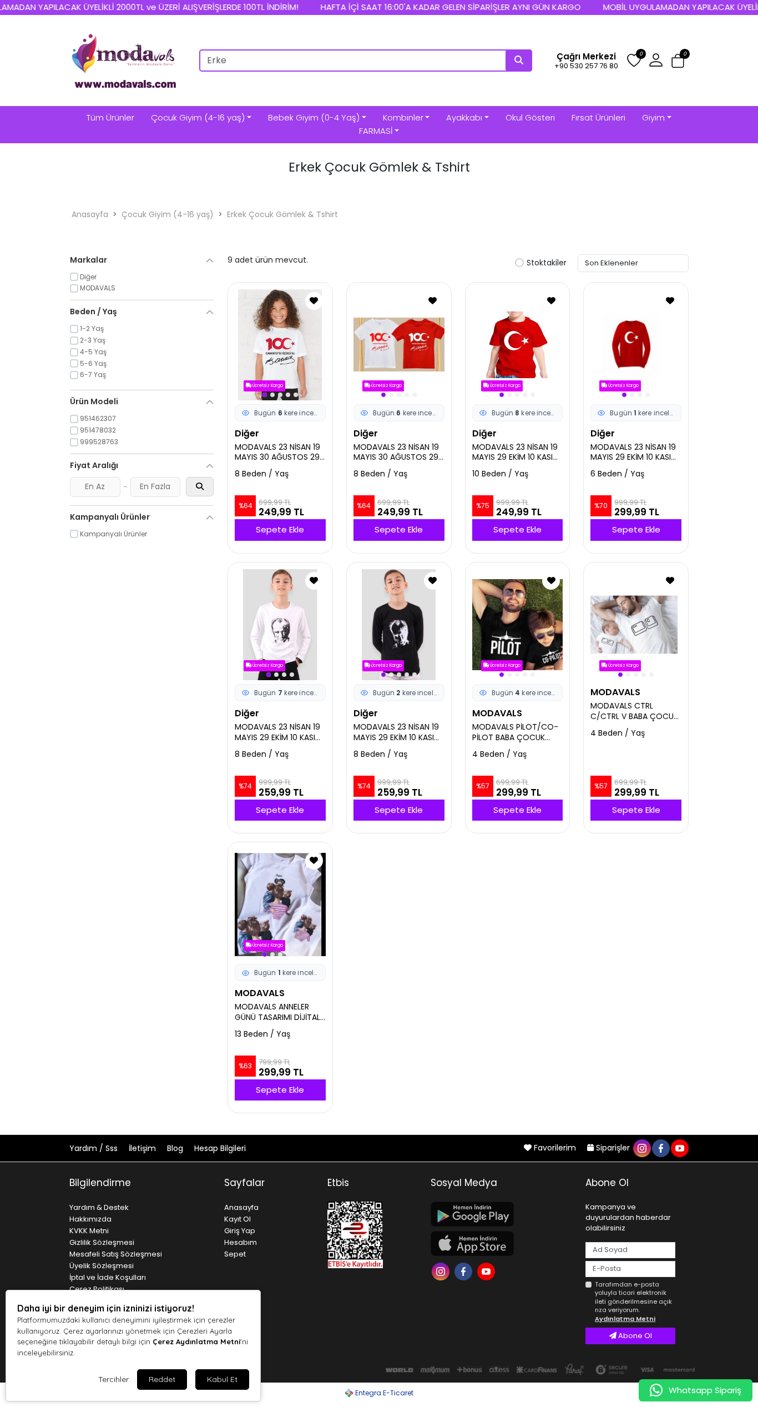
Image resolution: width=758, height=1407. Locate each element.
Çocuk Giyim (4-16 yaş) (198, 117)
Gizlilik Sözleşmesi (101, 1242)
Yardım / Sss (94, 1148)
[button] (678, 61)
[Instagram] (442, 1270)
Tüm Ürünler (110, 117)
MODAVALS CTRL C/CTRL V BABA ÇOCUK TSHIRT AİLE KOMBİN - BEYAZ (634, 711)
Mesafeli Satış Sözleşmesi (115, 1254)
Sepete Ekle (280, 529)
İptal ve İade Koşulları (107, 1277)
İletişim (143, 1148)
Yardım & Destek (99, 1207)
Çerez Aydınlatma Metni (196, 1341)
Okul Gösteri (530, 117)
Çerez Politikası (96, 1289)
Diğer (247, 433)
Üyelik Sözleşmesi (101, 1265)
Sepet (235, 1254)
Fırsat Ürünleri (598, 117)
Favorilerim (555, 1147)
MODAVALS (497, 713)
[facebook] (660, 1147)
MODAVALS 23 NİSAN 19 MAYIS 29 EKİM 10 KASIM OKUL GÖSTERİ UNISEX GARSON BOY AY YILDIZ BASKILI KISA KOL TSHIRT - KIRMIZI (515, 452)
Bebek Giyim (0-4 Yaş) (314, 117)
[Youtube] (487, 1270)
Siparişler (613, 1147)
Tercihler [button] (113, 1379)
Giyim (653, 117)
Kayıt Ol (237, 1219)
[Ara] (519, 60)
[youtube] (679, 1147)
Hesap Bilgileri (220, 1148)
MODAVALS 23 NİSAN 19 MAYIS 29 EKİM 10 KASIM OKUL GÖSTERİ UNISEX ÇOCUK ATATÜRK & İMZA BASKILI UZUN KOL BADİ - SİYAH (397, 732)
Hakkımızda (90, 1219)
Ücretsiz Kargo (267, 386)
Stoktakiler (547, 263)
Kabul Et (222, 1379)
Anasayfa (90, 214)
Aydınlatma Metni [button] (625, 1318)
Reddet (162, 1379)
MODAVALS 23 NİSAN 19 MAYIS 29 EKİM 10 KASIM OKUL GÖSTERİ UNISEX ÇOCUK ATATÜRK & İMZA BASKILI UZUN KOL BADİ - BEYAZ (278, 732)
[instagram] (641, 1147)
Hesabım (240, 1242)
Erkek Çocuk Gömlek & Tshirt (282, 214)
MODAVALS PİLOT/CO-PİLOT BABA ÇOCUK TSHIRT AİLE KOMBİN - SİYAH (515, 732)
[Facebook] (464, 1270)
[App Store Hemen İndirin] (501, 1243)
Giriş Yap (239, 1230)
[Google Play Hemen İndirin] (501, 1214)
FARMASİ (375, 131)
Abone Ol (634, 1335)
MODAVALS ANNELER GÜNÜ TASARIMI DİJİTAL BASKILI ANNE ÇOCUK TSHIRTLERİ (277, 1012)
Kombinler (403, 117)
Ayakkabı (464, 117)
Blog (176, 1148)
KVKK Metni (89, 1230)
